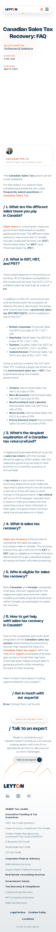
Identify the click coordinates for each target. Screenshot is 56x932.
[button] (41, 9)
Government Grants (17, 881)
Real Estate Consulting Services (25, 874)
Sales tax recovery (15, 539)
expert (20, 653)
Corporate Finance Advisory (22, 858)
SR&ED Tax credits (16, 809)
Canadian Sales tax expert (20, 650)
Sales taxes (10, 226)
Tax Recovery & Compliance (22, 886)
